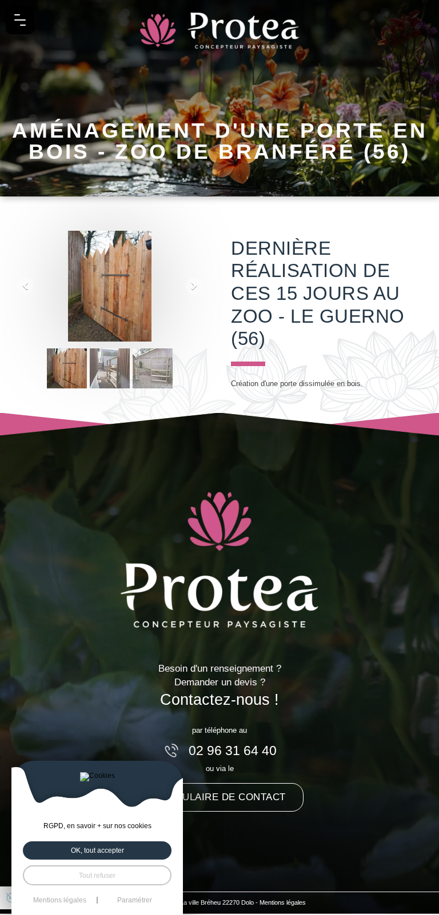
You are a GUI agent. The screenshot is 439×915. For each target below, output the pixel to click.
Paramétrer (134, 900)
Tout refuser (97, 875)
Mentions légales (283, 902)
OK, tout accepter (97, 850)
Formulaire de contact (219, 796)
